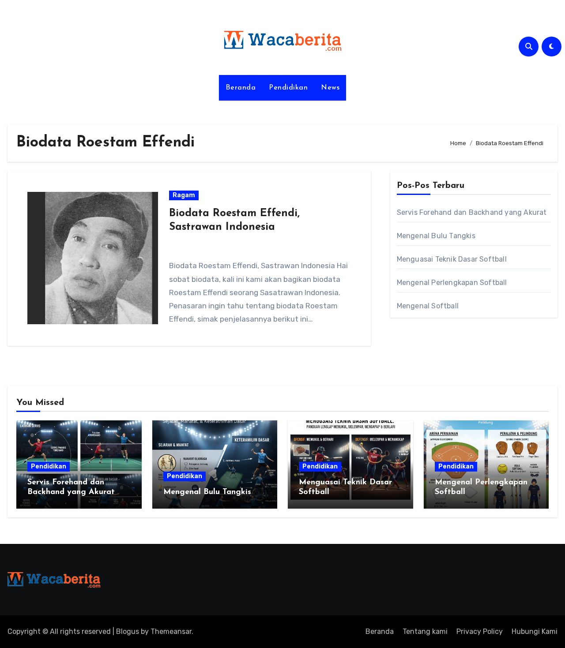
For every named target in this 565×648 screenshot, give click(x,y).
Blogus (127, 631)
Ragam (184, 195)
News (330, 87)
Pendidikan (288, 87)
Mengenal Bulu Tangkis (436, 236)
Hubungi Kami (534, 631)
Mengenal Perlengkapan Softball (452, 282)
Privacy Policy (479, 631)
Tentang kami (425, 631)
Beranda (241, 87)
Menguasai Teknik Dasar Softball (452, 259)
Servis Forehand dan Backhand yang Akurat (472, 212)
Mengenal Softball (428, 306)
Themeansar (171, 631)
